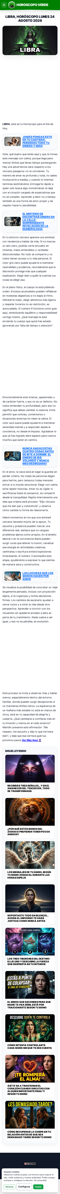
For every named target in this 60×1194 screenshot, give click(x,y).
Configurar (24, 1186)
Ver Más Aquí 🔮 (31, 740)
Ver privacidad (40, 1180)
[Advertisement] (30, 89)
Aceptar (38, 1187)
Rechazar (10, 1187)
